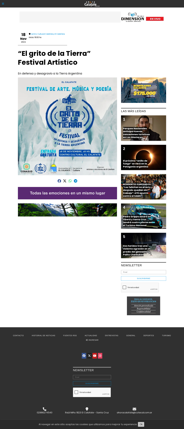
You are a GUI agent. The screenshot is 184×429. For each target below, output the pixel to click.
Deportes (148, 336)
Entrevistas (111, 336)
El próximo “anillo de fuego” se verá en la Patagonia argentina (135, 163)
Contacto (18, 336)
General (130, 336)
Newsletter (131, 265)
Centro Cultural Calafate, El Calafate (47, 34)
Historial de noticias (43, 336)
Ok (141, 424)
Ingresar (93, 340)
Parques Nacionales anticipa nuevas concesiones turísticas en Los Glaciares (136, 133)
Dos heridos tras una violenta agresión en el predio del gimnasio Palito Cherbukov (136, 250)
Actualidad (91, 336)
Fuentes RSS (70, 336)
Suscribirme (143, 278)
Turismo (166, 336)
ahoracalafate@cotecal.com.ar (134, 412)
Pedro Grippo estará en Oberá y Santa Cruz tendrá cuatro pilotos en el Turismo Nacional (137, 221)
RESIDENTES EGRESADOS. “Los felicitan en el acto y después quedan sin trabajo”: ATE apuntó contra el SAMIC (138, 190)
